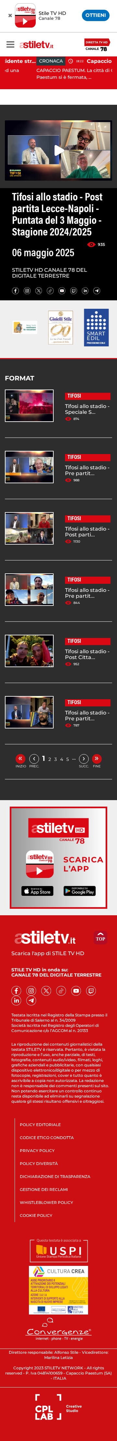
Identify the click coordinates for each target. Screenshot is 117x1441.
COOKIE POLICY (36, 1215)
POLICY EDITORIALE (40, 1124)
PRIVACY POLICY (37, 1150)
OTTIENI (95, 15)
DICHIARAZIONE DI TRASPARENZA (55, 1176)
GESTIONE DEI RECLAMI (44, 1189)
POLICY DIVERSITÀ (39, 1163)
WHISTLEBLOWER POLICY (46, 1202)
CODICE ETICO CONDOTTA (47, 1137)
